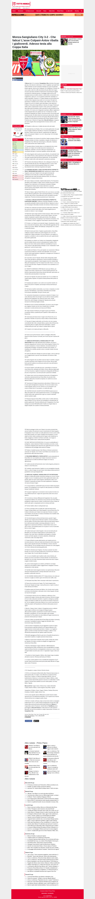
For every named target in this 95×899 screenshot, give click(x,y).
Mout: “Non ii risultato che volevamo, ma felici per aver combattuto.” (43, 847)
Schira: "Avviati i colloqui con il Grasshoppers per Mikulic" (41, 815)
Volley (62, 136)
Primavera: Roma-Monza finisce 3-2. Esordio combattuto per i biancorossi (45, 868)
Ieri (64, 87)
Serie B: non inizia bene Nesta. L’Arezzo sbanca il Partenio (42, 846)
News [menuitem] (44, 10)
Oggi (62, 87)
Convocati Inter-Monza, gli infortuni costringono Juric (40, 876)
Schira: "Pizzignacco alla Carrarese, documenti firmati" (40, 808)
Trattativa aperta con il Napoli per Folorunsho (38, 837)
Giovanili (63, 147)
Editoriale (63, 36)
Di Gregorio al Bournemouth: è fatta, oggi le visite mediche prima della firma (46, 813)
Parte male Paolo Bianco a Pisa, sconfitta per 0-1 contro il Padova (43, 822)
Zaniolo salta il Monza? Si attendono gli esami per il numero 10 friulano (44, 824)
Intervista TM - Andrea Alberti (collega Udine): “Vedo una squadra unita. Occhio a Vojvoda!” (49, 788)
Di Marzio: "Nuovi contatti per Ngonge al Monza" (39, 796)
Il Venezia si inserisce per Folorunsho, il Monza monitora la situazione (44, 784)
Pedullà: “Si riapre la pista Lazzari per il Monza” (39, 786)
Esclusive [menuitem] (20, 10)
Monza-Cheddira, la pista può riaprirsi (36, 835)
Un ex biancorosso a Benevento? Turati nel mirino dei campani (42, 798)
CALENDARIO (50, 893)
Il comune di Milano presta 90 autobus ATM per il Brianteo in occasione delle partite (47, 827)
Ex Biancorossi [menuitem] (30, 10)
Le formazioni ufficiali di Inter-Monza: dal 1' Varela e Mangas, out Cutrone (45, 866)
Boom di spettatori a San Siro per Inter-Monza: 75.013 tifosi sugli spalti (44, 861)
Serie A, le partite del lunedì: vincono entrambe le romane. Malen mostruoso (46, 801)
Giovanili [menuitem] (38, 10)
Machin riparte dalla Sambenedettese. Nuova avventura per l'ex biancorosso (46, 885)
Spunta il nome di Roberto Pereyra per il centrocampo (40, 817)
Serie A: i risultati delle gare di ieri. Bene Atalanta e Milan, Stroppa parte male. (46, 830)
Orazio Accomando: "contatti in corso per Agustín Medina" (41, 878)
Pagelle (63, 125)
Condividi (29, 720)
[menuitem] (81, 10)
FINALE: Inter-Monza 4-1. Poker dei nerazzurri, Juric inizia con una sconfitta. (46, 864)
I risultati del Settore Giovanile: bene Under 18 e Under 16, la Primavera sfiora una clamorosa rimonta (52, 810)
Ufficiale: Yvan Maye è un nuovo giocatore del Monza (34, 747)
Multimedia (64, 160)
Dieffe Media (49, 895)
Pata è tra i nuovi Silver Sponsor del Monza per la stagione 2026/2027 (44, 881)
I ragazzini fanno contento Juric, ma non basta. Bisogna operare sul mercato (46, 818)
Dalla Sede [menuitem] (52, 10)
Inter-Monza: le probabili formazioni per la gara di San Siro (41, 871)
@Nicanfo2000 (41, 715)
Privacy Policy (52, 890)
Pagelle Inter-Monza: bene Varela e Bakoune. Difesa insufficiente (43, 863)
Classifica (15, 139)
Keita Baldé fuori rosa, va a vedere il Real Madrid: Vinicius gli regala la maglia (46, 841)
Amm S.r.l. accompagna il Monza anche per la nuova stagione (42, 829)
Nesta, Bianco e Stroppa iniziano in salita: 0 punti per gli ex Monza (43, 812)
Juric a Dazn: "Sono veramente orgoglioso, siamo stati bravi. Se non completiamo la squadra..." (50, 854)
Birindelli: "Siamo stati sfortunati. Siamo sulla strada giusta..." (42, 856)
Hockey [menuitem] (77, 10)
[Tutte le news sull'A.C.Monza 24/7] (21, 4)
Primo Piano (31, 714)
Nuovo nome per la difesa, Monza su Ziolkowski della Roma (42, 807)
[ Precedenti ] (18, 136)
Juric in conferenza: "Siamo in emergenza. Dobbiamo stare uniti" (52, 767)
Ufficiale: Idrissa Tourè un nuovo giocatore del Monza (34, 767)
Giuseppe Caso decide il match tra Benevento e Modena (41, 844)
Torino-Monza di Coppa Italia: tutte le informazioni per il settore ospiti (44, 825)
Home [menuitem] (14, 10)
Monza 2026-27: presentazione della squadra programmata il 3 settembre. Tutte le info (48, 800)
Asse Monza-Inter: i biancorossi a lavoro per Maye (39, 842)
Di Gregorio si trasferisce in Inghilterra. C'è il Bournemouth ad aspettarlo (45, 869)
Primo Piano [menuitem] (60, 10)
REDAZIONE (44, 893)
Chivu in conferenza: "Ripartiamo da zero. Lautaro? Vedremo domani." (44, 880)
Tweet (36, 720)
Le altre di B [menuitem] (69, 10)
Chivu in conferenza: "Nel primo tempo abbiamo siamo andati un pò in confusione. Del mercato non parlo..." (53, 858)
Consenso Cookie (44, 890)
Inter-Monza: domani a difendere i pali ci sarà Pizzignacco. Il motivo (44, 883)
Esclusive (63, 114)
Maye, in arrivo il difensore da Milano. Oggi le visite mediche (52, 747)
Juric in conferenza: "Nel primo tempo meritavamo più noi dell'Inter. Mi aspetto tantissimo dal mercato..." (52, 859)
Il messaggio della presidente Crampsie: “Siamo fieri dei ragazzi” (43, 849)
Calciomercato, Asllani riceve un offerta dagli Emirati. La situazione (43, 795)
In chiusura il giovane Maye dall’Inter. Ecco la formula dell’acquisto (34, 753)
